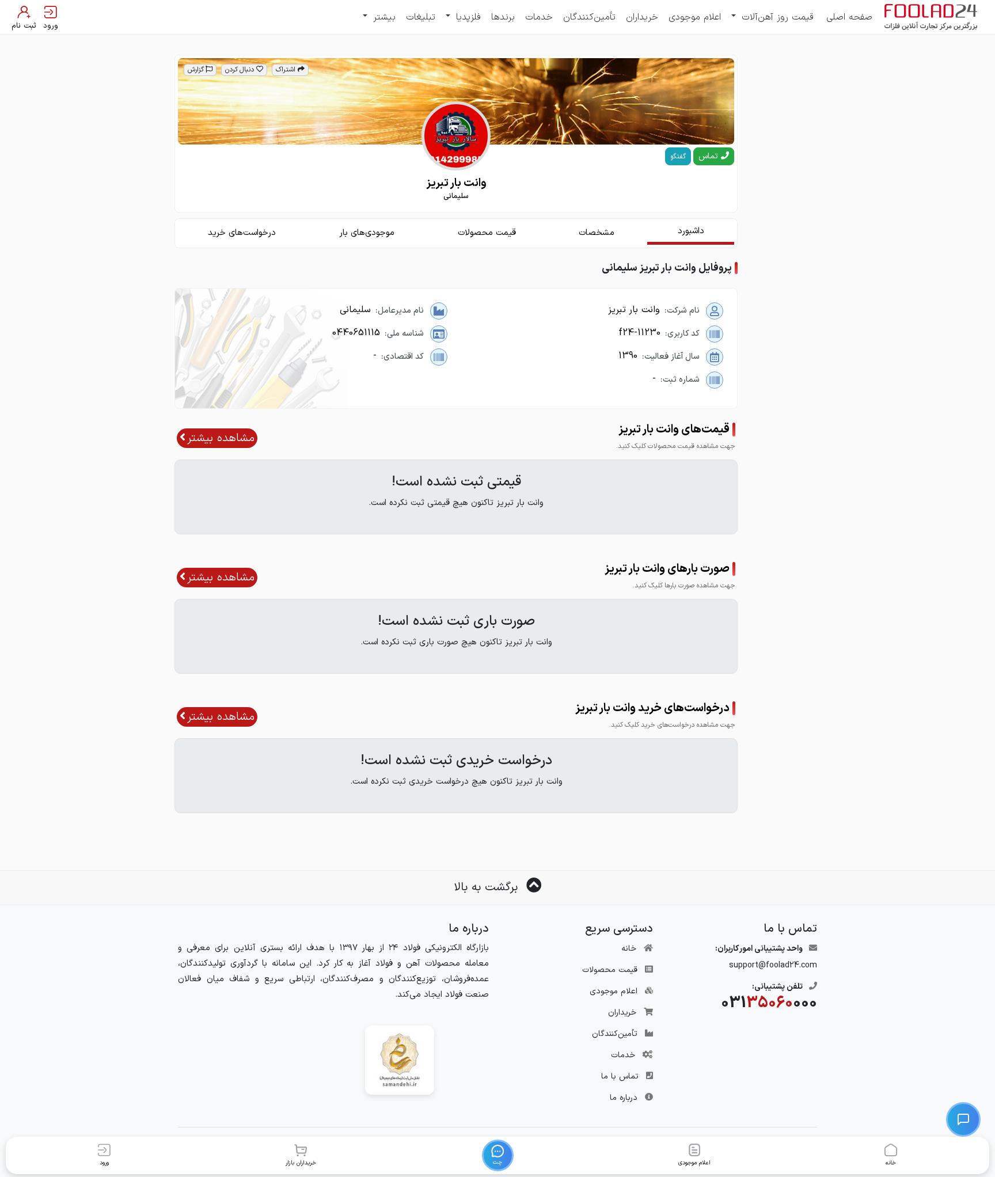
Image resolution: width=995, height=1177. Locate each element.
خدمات (539, 17)
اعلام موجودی (695, 17)
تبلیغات (420, 17)
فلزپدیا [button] (467, 17)
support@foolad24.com (773, 965)
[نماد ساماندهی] (399, 1060)
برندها (503, 17)
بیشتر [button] (383, 17)
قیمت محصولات (609, 970)
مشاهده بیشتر (221, 438)
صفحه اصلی (849, 17)
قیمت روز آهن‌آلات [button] (776, 17)
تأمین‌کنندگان (589, 17)
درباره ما (623, 1098)
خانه (628, 949)
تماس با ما (620, 1076)
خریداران (642, 17)
